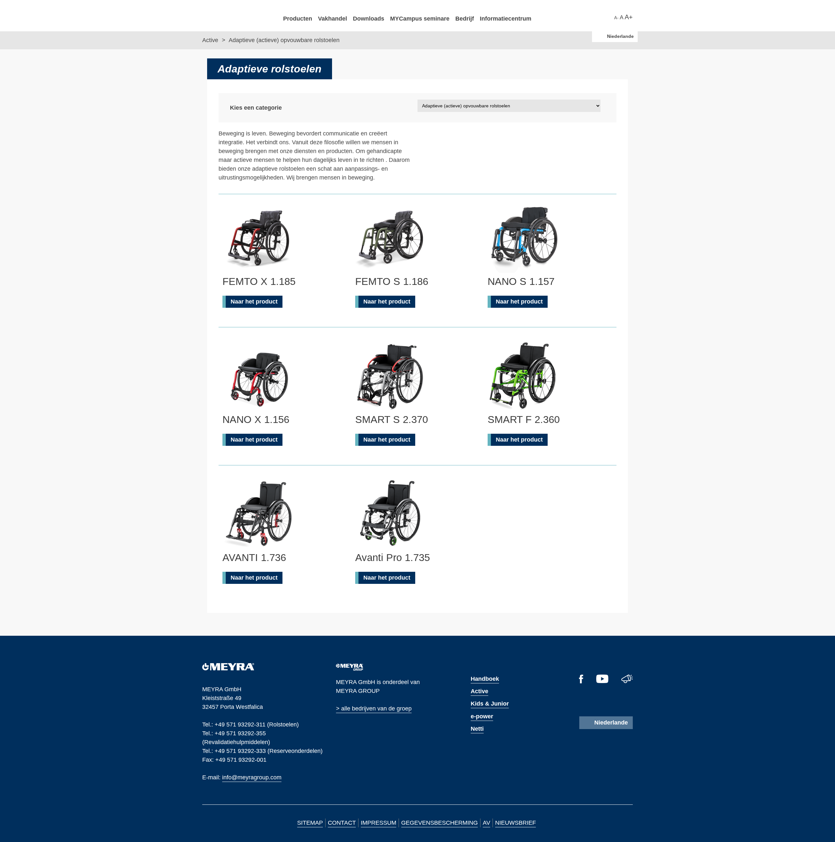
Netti (477, 728)
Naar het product (254, 301)
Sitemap (310, 822)
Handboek (485, 679)
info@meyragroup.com (251, 777)
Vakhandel (332, 18)
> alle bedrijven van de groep (374, 708)
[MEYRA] (228, 668)
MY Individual (302, 350)
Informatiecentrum (505, 18)
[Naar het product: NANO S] (523, 238)
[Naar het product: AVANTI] (258, 514)
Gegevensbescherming (439, 822)
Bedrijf (464, 18)
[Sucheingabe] (611, 16)
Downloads (368, 18)
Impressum (378, 822)
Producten (297, 18)
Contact (342, 822)
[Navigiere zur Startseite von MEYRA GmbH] (237, 15)
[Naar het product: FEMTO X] (258, 238)
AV (486, 822)
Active (211, 40)
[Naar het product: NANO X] (258, 376)
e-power (482, 716)
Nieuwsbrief (515, 822)
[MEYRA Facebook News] (581, 681)
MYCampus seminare (419, 18)
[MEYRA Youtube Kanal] (602, 681)
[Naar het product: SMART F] (523, 376)
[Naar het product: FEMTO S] (391, 238)
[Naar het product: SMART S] (391, 376)
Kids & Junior (490, 703)
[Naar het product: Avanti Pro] (391, 514)
